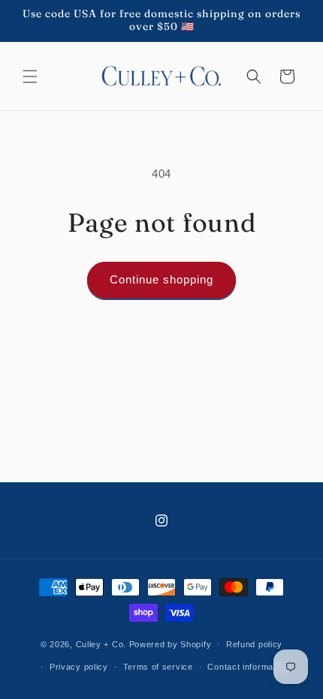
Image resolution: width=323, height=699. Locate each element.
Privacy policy (79, 666)
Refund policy (254, 644)
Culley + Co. (101, 643)
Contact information (247, 666)
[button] (30, 76)
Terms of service (158, 666)
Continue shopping (161, 279)
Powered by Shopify (170, 643)
